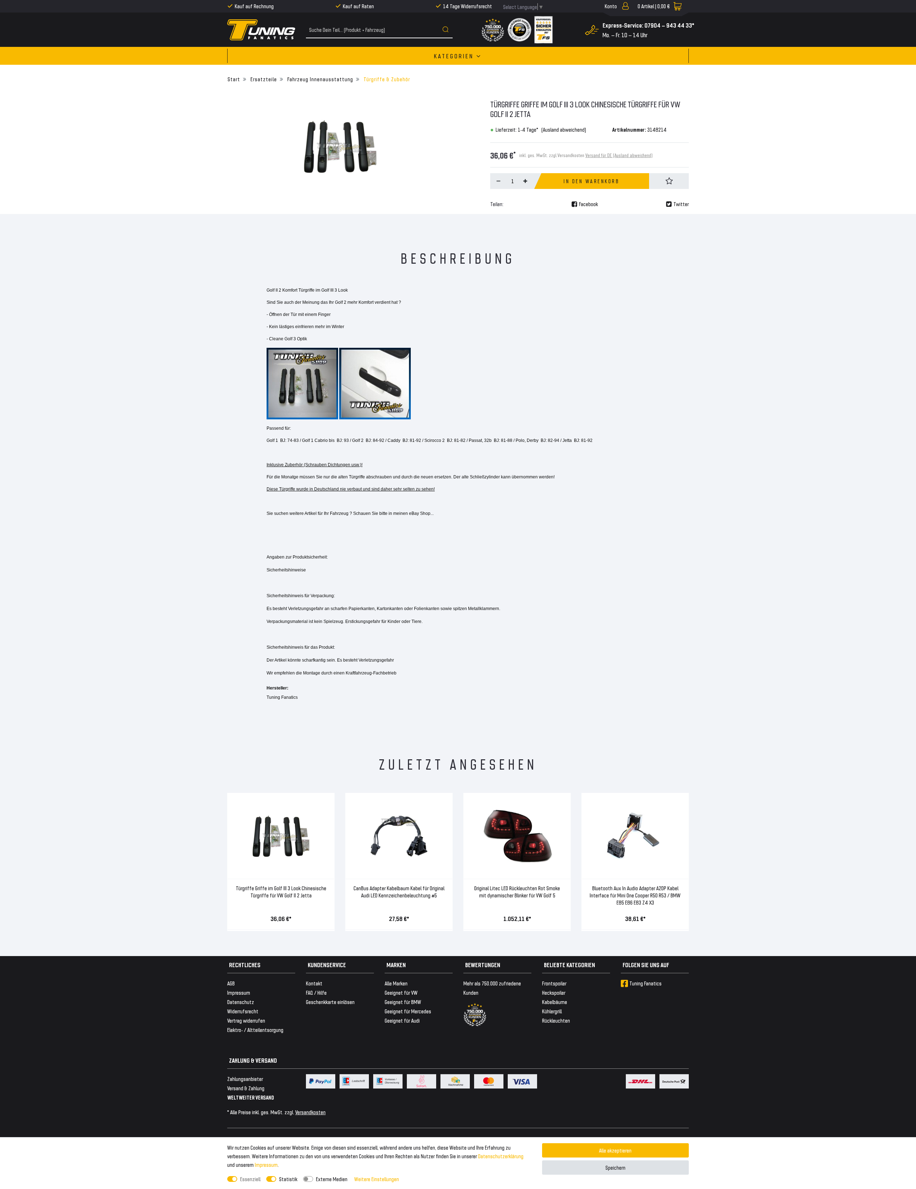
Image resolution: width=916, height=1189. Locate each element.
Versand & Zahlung (245, 1088)
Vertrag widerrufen (246, 1020)
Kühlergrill (552, 1011)
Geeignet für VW (401, 992)
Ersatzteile (263, 78)
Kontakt (314, 983)
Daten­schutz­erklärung (500, 1156)
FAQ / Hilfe (316, 992)
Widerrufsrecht (242, 1011)
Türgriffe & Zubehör (386, 78)
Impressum (266, 1164)
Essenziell (250, 1178)
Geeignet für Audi (402, 1020)
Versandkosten (310, 1111)
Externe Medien (331, 1178)
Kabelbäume (554, 1001)
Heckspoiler (553, 992)
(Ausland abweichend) (563, 129)
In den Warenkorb (591, 181)
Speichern (615, 1167)
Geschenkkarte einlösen (330, 1001)
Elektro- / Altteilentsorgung (255, 1029)
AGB (231, 983)
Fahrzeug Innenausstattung (319, 78)
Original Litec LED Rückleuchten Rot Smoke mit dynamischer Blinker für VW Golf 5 (517, 891)
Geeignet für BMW (403, 1001)
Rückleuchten (556, 1020)
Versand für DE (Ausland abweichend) (619, 155)
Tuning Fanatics (645, 983)
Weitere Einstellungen (376, 1178)
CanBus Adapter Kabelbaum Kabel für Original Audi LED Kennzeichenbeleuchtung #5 (399, 891)
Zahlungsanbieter (245, 1078)
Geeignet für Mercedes (408, 1011)
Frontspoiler (554, 983)
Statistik (288, 1178)
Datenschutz (240, 1001)
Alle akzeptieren (615, 1150)
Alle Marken (396, 983)
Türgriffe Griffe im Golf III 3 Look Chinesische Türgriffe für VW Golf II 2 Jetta (281, 891)
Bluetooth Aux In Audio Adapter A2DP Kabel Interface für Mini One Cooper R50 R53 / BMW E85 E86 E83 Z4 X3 (635, 895)
